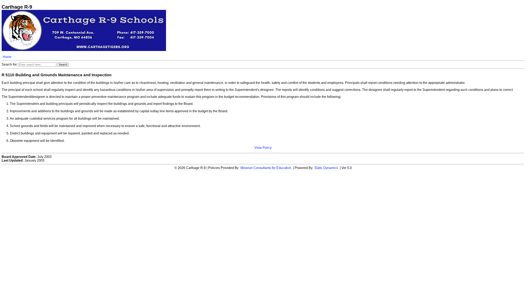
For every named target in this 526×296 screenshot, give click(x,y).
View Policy (263, 147)
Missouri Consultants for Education (265, 168)
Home (7, 57)
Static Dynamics (326, 168)
